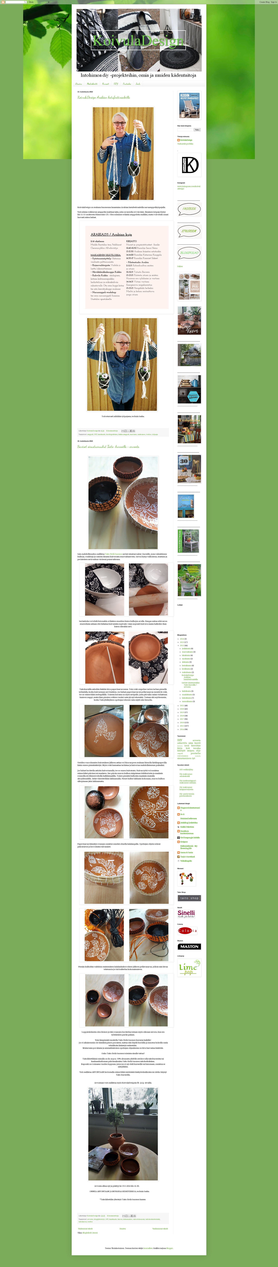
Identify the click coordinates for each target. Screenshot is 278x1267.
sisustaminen (184, 758)
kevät (187, 746)
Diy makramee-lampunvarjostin (186, 788)
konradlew (148, 1248)
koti (188, 748)
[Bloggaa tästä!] (125, 430)
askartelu (182, 743)
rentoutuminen (182, 756)
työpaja (155, 434)
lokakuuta (186, 655)
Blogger (169, 1248)
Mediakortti (92, 83)
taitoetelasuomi (139, 1219)
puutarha (196, 753)
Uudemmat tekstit (85, 1229)
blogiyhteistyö (99, 1219)
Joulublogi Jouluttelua (188, 823)
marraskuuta (187, 652)
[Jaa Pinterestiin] (133, 430)
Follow (180, 266)
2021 (182, 706)
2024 (182, 639)
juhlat (191, 743)
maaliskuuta (187, 695)
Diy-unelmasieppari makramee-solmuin (188, 782)
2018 (182, 716)
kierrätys (196, 745)
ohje (198, 751)
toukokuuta (187, 672)
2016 (182, 723)
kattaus (179, 746)
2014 (182, 729)
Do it (182, 814)
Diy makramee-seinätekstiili (186, 775)
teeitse (148, 434)
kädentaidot (127, 1219)
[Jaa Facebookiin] (131, 430)
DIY (116, 83)
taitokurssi (83, 1222)
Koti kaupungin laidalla (190, 838)
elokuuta (185, 662)
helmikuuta (187, 698)
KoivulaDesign (186, 140)
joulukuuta (186, 649)
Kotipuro (184, 842)
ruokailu (198, 756)
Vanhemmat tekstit (160, 1229)
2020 (182, 709)
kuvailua (197, 748)
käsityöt (181, 751)
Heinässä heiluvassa (188, 819)
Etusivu (78, 83)
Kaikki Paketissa (187, 827)
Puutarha (127, 83)
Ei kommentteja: (112, 431)
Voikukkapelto (186, 861)
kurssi (120, 1219)
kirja (179, 748)
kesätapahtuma (112, 434)
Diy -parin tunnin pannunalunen (187, 795)
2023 (182, 642)
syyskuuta (186, 659)
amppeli (90, 434)
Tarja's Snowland (187, 857)
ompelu (180, 753)
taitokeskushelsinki (153, 1219)
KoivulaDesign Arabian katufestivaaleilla (103, 97)
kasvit (197, 743)
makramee (141, 434)
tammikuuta (187, 701)
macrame (133, 434)
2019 (182, 712)
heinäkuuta (187, 666)
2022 (182, 646)
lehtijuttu (190, 751)
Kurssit (105, 83)
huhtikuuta (186, 691)
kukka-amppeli (123, 434)
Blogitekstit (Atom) (90, 1233)
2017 (182, 719)
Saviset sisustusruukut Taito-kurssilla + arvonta (108, 447)
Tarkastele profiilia (185, 144)
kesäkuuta (186, 669)
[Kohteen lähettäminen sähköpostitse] (122, 430)
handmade (101, 434)
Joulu (138, 83)
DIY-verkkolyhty (186, 770)
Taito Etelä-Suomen (113, 554)
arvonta (90, 1219)
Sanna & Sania (186, 853)
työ (193, 758)
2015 (182, 726)
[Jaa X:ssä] (128, 430)
